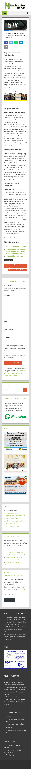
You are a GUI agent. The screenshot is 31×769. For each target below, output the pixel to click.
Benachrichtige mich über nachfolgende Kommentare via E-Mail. (14, 348)
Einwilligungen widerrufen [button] (14, 755)
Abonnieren (9, 600)
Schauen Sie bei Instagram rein (16, 560)
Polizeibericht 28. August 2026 (16, 617)
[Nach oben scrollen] (28, 766)
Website (7, 338)
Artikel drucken (8, 277)
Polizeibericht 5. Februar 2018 (15, 249)
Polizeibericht (8, 37)
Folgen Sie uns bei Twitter (14, 557)
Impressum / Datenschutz (16, 724)
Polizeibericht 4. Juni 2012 (14, 256)
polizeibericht (8, 260)
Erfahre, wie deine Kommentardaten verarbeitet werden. (14, 373)
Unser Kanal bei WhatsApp (14, 552)
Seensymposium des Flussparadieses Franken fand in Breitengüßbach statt (14, 515)
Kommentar (9, 295)
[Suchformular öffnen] (28, 13)
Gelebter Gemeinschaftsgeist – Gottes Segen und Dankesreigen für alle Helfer (15, 636)
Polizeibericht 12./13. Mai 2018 (16, 247)
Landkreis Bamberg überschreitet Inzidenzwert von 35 (15, 522)
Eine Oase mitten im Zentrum (17, 270)
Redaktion (19, 35)
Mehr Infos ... (22, 589)
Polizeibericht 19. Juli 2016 (14, 254)
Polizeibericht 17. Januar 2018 (15, 251)
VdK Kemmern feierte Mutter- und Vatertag (15, 266)
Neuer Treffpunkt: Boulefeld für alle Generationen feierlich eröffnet (14, 682)
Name (6, 322)
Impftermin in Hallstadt (11, 526)
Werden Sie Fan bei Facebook (15, 555)
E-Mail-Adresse (9, 330)
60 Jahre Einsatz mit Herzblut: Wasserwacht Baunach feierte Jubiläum (14, 629)
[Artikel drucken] (2, 277)
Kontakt (8, 716)
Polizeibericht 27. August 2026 (16, 619)
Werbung (9, 727)
